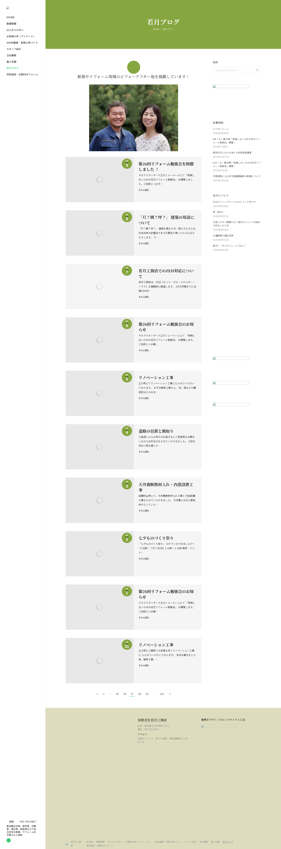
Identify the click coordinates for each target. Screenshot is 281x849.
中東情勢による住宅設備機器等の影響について (237, 176)
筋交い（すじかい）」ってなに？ (229, 245)
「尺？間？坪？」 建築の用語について (166, 219)
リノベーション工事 (156, 377)
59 (147, 694)
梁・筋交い (218, 212)
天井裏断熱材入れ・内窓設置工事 (166, 487)
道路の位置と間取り (156, 431)
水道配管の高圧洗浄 (223, 235)
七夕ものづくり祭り (156, 538)
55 (117, 694)
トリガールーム (221, 129)
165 (162, 694)
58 (139, 694)
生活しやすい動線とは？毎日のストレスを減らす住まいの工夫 (237, 223)
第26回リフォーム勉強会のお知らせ (166, 326)
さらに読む (144, 189)
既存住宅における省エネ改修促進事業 (232, 152)
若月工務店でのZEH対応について (166, 273)
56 (124, 694)
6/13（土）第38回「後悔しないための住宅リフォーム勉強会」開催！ (237, 164)
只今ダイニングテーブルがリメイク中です (234, 201)
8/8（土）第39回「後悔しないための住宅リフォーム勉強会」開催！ (236, 140)
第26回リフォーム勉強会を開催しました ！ (166, 166)
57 (132, 694)
